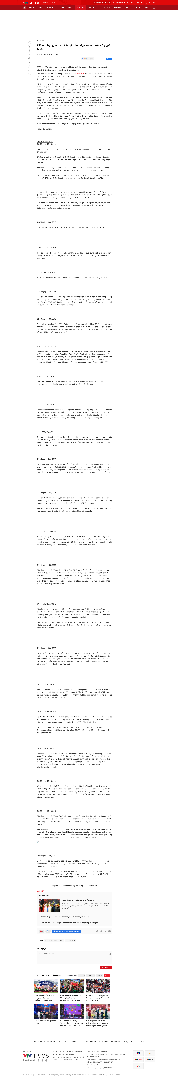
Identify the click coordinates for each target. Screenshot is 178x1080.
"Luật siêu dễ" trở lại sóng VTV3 (45, 1022)
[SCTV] (138, 1066)
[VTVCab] (150, 1059)
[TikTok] (46, 1060)
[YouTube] (42, 1060)
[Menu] (153, 7)
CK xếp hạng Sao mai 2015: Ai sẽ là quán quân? (79, 900)
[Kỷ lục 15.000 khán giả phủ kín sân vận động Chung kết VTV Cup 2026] (98, 986)
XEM (106, 976)
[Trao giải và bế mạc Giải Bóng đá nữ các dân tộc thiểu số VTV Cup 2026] (46, 986)
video (138, 7)
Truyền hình (41, 41)
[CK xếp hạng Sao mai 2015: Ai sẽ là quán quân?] (49, 905)
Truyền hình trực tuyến (103, 3)
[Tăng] (29, 67)
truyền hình (80, 7)
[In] (29, 58)
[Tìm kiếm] (142, 3)
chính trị (32, 7)
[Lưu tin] (29, 62)
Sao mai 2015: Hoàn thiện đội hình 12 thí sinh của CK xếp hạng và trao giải (69, 923)
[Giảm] (29, 73)
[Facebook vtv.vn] (138, 3)
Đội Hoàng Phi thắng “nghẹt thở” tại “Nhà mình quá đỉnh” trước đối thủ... (71, 1023)
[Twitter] (105, 931)
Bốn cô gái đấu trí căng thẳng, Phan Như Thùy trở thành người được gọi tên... (97, 1023)
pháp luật (50, 7)
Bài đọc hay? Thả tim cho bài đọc (67, 931)
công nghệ (118, 7)
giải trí (91, 7)
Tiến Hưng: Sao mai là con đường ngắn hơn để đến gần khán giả (65, 917)
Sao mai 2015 (78, 74)
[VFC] (138, 1053)
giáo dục (129, 7)
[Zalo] (101, 931)
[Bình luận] (29, 51)
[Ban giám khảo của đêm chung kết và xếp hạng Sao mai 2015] (74, 882)
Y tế (99, 7)
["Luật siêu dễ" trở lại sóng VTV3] (46, 1011)
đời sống (107, 7)
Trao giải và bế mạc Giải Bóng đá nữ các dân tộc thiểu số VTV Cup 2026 (44, 997)
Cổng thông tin (120, 3)
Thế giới (61, 7)
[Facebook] (29, 42)
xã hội (41, 7)
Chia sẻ (109, 59)
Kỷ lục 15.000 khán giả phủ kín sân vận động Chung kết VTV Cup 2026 (97, 997)
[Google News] (87, 59)
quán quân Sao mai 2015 (54, 941)
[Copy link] (29, 46)
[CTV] (138, 1059)
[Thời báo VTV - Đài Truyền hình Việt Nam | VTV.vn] (31, 3)
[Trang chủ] (24, 7)
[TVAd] (150, 1053)
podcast (147, 7)
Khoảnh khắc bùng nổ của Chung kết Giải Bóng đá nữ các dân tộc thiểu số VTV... (71, 997)
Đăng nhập (151, 3)
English (132, 3)
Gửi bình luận (106, 967)
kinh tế (70, 7)
